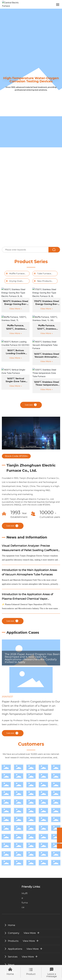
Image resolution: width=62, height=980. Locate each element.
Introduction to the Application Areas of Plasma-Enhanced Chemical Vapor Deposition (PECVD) (27, 599)
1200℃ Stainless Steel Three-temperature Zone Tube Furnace (46, 385)
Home (10, 974)
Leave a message (51, 975)
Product (31, 974)
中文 (39, 4)
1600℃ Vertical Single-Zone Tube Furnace (16, 382)
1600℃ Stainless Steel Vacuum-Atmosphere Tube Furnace (46, 357)
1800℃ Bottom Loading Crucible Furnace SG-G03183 (15, 353)
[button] (28, 240)
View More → (15, 308)
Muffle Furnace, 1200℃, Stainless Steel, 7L (15, 328)
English (48, 4)
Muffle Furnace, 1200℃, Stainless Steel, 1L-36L (46, 328)
